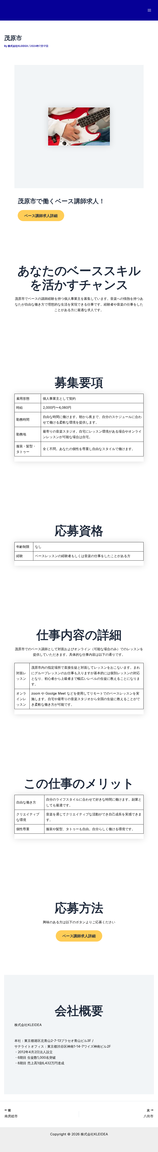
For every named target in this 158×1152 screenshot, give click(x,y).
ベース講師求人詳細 (41, 215)
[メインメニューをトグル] (149, 10)
